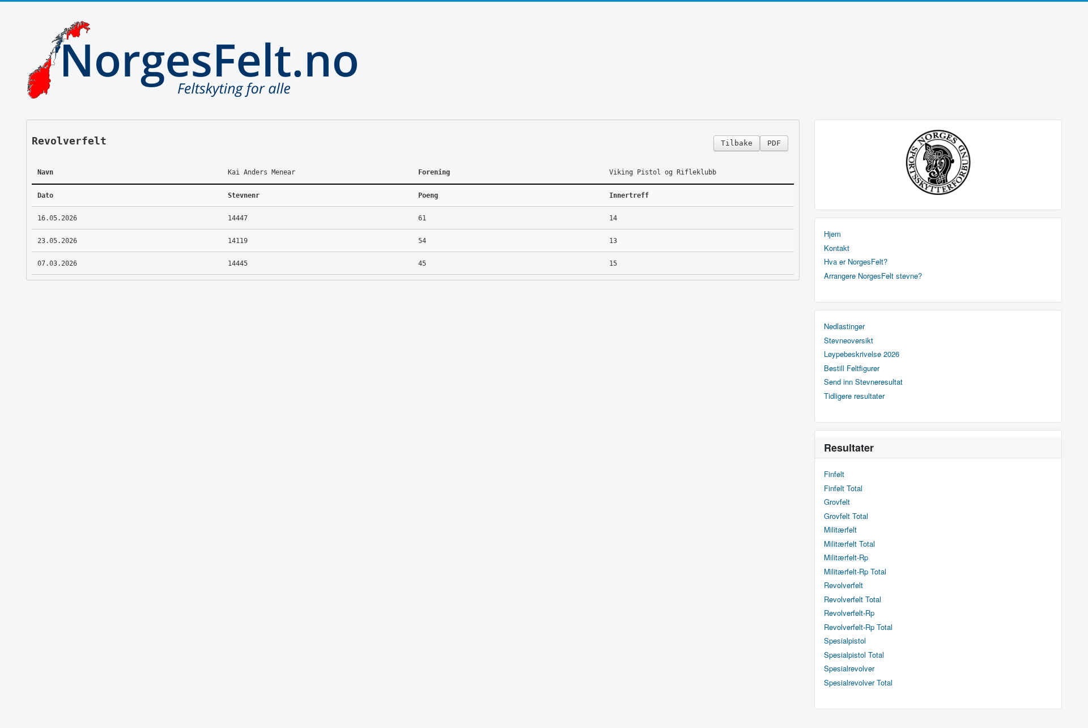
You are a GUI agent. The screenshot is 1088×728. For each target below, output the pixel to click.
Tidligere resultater (854, 396)
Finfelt (834, 474)
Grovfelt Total (846, 516)
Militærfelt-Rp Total (855, 572)
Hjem (832, 234)
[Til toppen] (1070, 709)
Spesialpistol (845, 641)
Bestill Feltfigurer (851, 368)
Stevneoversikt (848, 340)
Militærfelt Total (849, 544)
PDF (774, 143)
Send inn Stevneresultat (863, 382)
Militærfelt (840, 530)
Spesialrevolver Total (858, 683)
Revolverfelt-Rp (849, 613)
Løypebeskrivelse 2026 (861, 354)
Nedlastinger (844, 326)
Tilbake (737, 143)
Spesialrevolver (849, 668)
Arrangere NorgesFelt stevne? (873, 276)
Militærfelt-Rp (846, 557)
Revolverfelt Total (852, 599)
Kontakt (836, 248)
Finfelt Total (843, 488)
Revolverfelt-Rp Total (858, 627)
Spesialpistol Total (854, 655)
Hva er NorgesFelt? (855, 262)
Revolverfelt (843, 585)
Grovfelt (837, 502)
